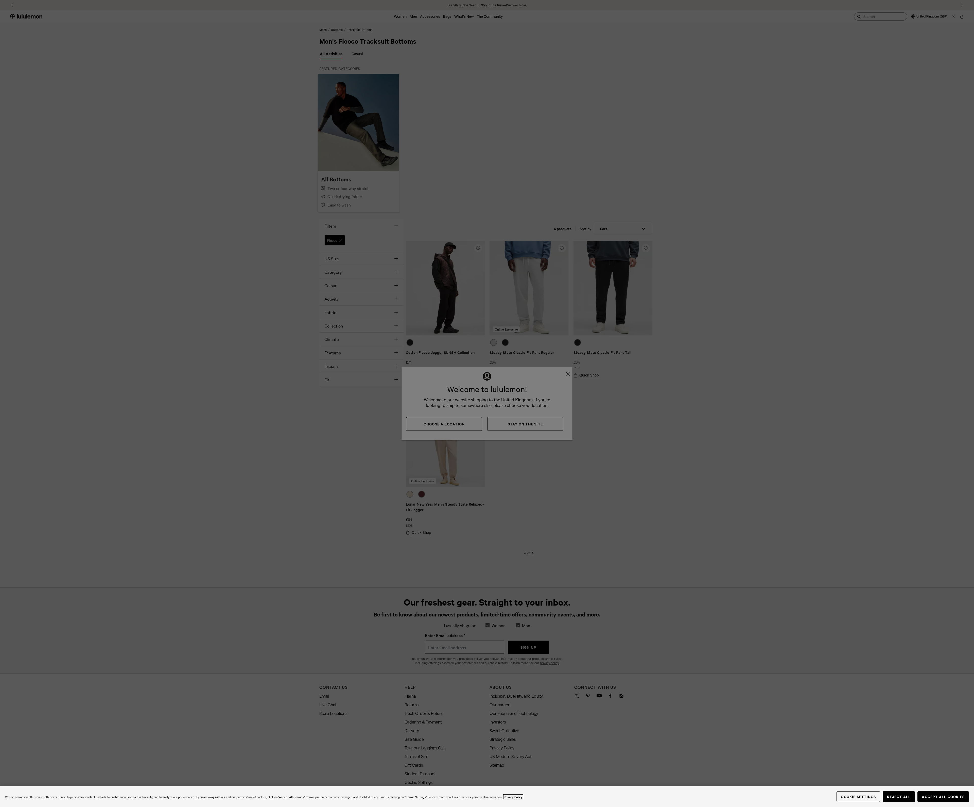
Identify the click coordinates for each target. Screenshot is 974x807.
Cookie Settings (858, 796)
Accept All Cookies (943, 796)
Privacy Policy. (513, 797)
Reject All (899, 796)
